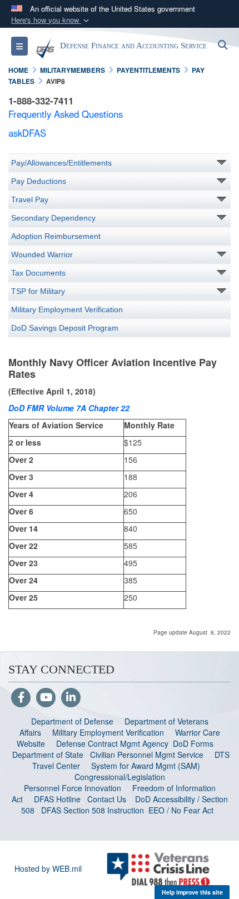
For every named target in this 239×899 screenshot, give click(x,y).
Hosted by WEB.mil (48, 868)
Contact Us (106, 799)
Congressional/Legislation (119, 776)
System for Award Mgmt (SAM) (146, 765)
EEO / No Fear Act (182, 810)
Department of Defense (72, 721)
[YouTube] (46, 697)
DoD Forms (194, 743)
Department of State (47, 754)
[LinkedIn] (71, 697)
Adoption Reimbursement (56, 236)
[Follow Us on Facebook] (21, 697)
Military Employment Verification (67, 309)
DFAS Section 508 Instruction (92, 810)
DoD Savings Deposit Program (64, 327)
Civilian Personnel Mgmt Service (149, 754)
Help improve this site (192, 892)
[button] (51, 20)
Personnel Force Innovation (72, 787)
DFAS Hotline (57, 799)
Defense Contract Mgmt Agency (112, 743)
